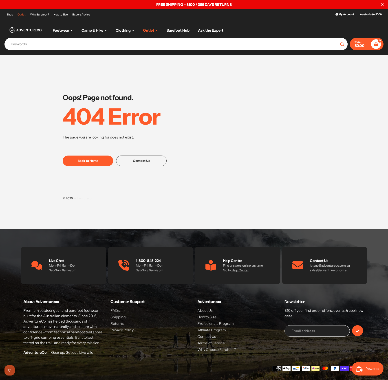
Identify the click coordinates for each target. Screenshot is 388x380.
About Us (205, 310)
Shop (10, 14)
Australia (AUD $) (371, 14)
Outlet (22, 14)
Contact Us (206, 336)
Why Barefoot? (39, 14)
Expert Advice (81, 14)
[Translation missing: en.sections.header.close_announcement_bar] (382, 4)
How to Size (60, 14)
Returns (117, 323)
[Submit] (357, 330)
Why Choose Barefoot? (216, 349)
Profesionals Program (215, 323)
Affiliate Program (211, 330)
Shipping (118, 317)
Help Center (240, 270)
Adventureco (83, 198)
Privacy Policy (122, 330)
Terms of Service (211, 343)
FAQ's (115, 310)
